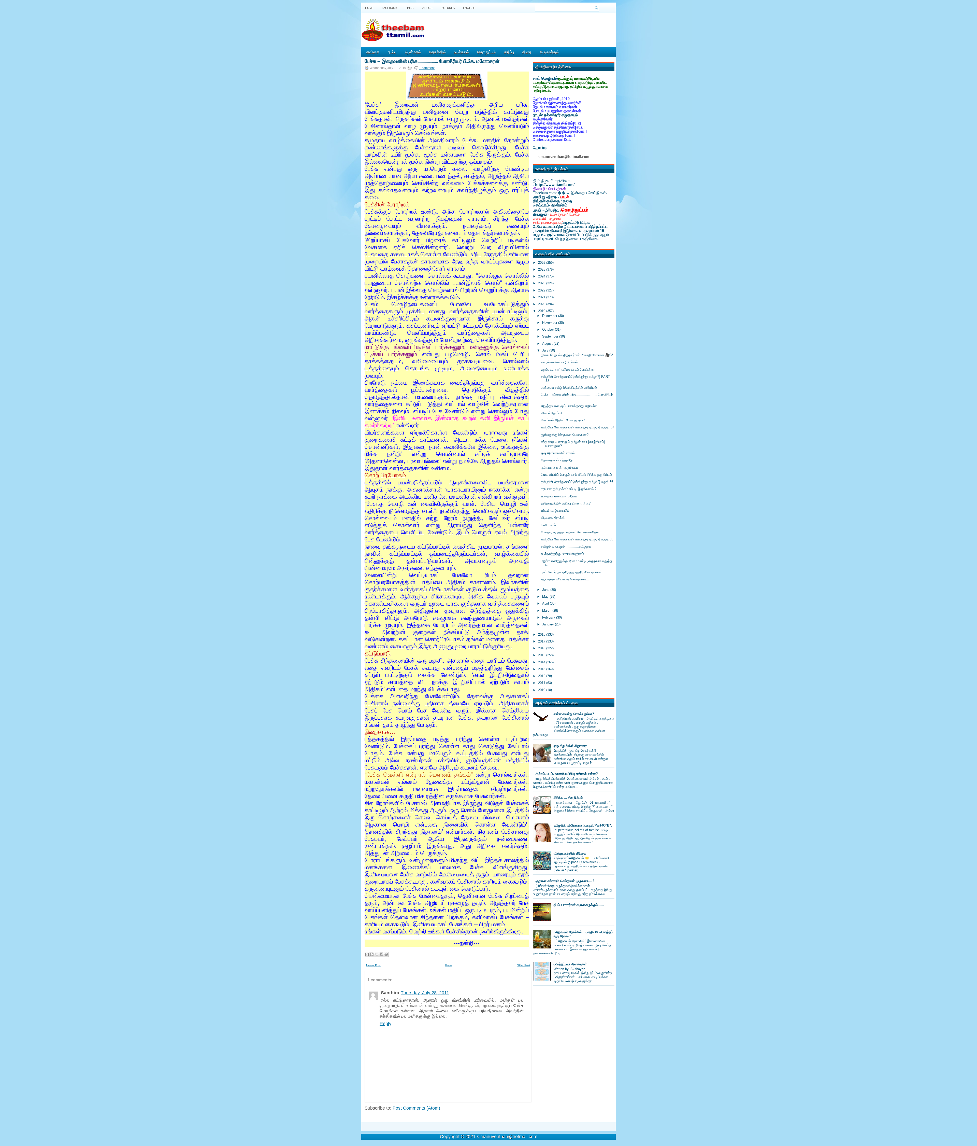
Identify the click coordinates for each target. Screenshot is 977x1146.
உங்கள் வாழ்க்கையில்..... (557, 510)
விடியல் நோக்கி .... (554, 413)
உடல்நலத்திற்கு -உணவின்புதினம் (562, 554)
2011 (542, 683)
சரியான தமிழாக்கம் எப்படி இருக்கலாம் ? (568, 489)
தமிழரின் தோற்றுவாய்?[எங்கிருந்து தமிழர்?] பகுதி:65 (577, 539)
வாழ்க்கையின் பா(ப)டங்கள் (559, 362)
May (546, 596)
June (546, 590)
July (545, 350)
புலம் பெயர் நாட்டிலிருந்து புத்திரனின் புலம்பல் (571, 572)
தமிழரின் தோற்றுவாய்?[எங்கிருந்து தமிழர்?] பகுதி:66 (577, 482)
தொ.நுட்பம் (486, 52)
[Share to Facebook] (381, 954)
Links (409, 7)
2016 (542, 648)
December (550, 316)
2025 (542, 269)
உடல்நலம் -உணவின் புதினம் (559, 496)
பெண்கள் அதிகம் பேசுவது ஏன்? (563, 420)
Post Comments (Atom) (416, 1108)
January (548, 624)
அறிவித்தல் (549, 52)
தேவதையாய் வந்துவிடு (556, 460)
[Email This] (366, 954)
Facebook (389, 7)
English (469, 7)
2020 (542, 304)
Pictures (448, 7)
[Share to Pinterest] (386, 954)
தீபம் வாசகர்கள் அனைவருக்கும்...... (579, 905)
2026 (542, 262)
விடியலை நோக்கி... (554, 518)
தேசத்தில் (437, 52)
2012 (542, 676)
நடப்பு (392, 52)
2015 (542, 655)
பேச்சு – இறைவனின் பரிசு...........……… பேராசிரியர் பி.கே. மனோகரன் (432, 60)
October (548, 329)
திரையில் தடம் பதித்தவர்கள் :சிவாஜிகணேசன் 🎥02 (577, 355)
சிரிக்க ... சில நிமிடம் (568, 798)
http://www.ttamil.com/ (554, 185)
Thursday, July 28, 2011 (425, 992)
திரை (526, 52)
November (550, 323)
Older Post (523, 965)
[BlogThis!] (371, 954)
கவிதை (372, 52)
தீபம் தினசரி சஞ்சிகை (551, 180)
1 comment (427, 68)
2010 (542, 690)
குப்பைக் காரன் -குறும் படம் (559, 467)
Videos (427, 7)
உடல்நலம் (461, 52)
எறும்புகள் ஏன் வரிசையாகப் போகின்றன (568, 369)
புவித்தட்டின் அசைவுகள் (570, 964)
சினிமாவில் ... (550, 525)
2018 (542, 634)
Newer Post (373, 965)
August (548, 343)
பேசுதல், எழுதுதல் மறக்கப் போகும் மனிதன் (570, 532)
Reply (385, 1023)
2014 (542, 662)
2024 (542, 276)
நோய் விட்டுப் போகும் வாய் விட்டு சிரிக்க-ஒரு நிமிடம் (576, 475)
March (547, 610)
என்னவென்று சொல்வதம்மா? (574, 714)
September (550, 336)
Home (369, 7)
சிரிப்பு (509, 52)
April (546, 603)
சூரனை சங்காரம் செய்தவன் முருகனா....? (565, 881)
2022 (542, 290)
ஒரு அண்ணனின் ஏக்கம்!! (559, 453)
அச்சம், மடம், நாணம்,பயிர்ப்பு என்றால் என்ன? (567, 774)
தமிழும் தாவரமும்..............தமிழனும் (566, 546)
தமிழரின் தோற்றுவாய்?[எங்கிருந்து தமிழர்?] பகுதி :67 (577, 427)
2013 (542, 669)
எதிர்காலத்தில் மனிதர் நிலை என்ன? (566, 503)
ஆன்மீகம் (413, 52)
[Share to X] (376, 954)
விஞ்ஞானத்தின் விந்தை (570, 853)
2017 (542, 641)
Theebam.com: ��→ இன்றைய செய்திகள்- (570, 193)
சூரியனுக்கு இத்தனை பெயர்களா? (564, 435)
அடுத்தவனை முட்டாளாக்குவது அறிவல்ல (569, 406)
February (549, 617)
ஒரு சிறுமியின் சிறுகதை (570, 746)
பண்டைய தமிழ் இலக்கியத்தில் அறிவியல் (569, 387)
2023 (542, 283)
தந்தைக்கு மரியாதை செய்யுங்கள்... (565, 579)
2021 (542, 297)
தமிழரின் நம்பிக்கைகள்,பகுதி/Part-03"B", (583, 825)
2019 (542, 311)
